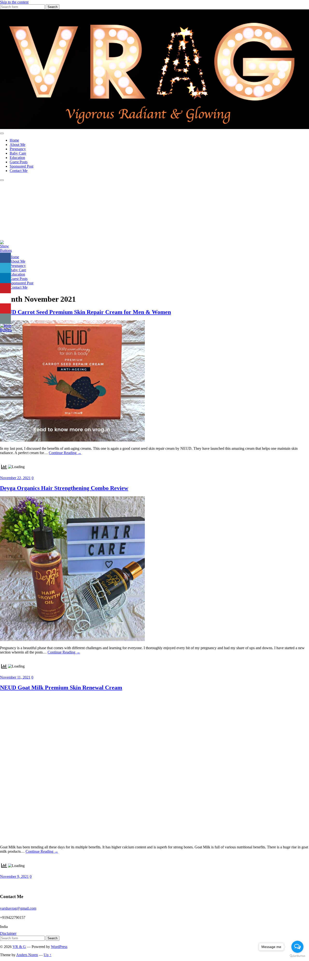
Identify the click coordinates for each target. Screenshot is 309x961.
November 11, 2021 (15, 677)
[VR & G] (154, 128)
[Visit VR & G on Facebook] (39, 884)
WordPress (59, 947)
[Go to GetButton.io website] (297, 956)
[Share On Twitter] (5, 268)
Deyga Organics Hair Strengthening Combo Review (64, 488)
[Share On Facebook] (5, 258)
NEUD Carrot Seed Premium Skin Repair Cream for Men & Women (85, 312)
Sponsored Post (21, 166)
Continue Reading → (65, 453)
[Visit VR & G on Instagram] (48, 884)
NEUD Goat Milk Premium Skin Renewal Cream (61, 687)
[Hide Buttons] (6, 330)
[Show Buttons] (6, 250)
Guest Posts (19, 162)
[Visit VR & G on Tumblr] (3, 884)
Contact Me (19, 171)
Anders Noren (27, 955)
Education (17, 158)
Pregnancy (18, 149)
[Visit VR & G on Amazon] (12, 884)
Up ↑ (47, 955)
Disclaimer (8, 933)
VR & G (19, 947)
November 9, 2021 (14, 876)
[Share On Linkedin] (5, 278)
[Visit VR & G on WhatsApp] (30, 884)
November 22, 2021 (15, 478)
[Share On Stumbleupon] (5, 298)
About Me (17, 145)
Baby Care (18, 153)
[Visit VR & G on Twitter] (66, 884)
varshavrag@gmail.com (18, 908)
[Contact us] (5, 319)
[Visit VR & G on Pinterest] (57, 884)
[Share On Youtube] (5, 308)
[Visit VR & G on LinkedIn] (21, 884)
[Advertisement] (154, 217)
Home (14, 140)
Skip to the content (14, 2)
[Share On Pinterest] (5, 288)
